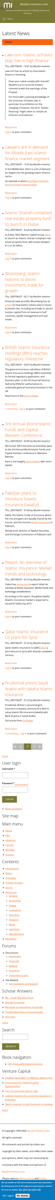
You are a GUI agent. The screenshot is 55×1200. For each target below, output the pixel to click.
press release (31, 395)
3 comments (11, 733)
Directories (15, 900)
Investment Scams (18, 975)
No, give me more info (30, 1189)
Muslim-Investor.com (38, 1130)
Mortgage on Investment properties (24, 1007)
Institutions (15, 910)
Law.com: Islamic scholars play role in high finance (28, 57)
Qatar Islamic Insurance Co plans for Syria (26, 634)
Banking (13, 966)
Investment (15, 956)
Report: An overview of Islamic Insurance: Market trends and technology (28, 567)
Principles (11, 878)
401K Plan (10, 1016)
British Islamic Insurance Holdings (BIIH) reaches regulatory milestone (27, 353)
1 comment (11, 408)
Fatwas (12, 905)
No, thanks (22, 1195)
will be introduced (40, 522)
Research (14, 919)
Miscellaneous (16, 934)
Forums (10, 845)
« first (15, 746)
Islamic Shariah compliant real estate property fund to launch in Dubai (28, 218)
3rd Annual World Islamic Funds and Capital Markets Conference (28, 429)
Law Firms (14, 929)
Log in (8, 132)
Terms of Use (26, 1178)
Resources (11, 892)
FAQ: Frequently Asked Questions (25, 1064)
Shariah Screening (14, 1002)
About (9, 830)
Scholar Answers (14, 882)
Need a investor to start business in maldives (29, 1104)
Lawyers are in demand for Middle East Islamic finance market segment (27, 152)
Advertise (11, 840)
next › (34, 746)
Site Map (10, 849)
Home (8, 42)
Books (12, 924)
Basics (9, 873)
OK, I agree (8, 1195)
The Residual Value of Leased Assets (24, 1012)
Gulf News (27, 720)
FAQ (8, 835)
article (8, 304)
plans (48, 234)
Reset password (13, 808)
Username (8, 768)
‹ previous (21, 746)
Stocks (9, 887)
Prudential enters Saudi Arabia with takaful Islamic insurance (29, 688)
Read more (11, 127)
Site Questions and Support (23, 983)
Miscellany (11, 938)
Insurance (14, 970)
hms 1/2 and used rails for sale (21, 1091)
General (13, 895)
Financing (14, 961)
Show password (21, 784)
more (5, 756)
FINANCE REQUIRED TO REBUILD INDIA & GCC (29, 1078)
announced (23, 584)
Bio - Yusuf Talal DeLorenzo (19, 997)
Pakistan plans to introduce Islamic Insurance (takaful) (22, 498)
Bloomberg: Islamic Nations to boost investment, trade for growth (24, 282)
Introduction (12, 868)
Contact (10, 854)
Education (14, 915)
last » (39, 746)
